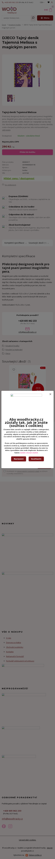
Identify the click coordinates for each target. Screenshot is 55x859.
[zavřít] (50, 394)
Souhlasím (36, 459)
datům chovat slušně (29, 453)
